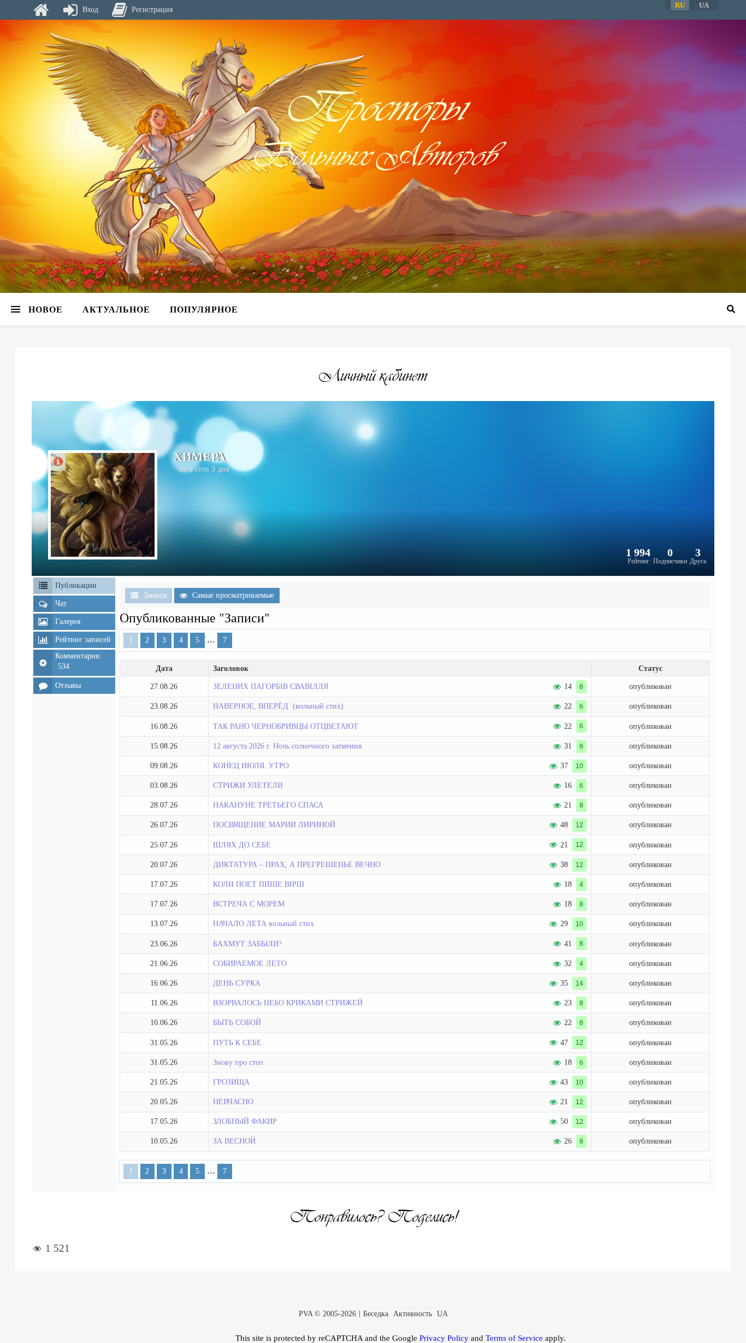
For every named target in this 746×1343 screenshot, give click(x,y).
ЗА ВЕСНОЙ (234, 1141)
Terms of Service (514, 1338)
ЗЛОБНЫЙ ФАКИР (245, 1121)
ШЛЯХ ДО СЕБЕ (242, 845)
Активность (412, 1314)
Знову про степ (238, 1062)
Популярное (204, 309)
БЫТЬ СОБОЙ (237, 1022)
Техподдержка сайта (23, 1337)
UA (442, 1314)
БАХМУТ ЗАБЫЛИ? (247, 944)
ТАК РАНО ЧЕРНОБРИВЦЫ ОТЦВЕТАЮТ (285, 726)
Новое (45, 309)
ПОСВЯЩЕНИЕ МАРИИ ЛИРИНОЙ (274, 825)
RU (680, 5)
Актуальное (116, 309)
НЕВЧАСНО (233, 1102)
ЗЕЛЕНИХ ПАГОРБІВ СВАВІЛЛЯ (270, 686)
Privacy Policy (444, 1338)
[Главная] (41, 10)
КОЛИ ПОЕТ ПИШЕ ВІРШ (258, 884)
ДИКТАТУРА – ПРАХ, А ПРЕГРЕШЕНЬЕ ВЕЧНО (297, 865)
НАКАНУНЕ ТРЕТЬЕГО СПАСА (268, 805)
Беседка (375, 1314)
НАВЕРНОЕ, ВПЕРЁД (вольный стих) (278, 706)
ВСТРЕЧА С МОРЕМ (249, 904)
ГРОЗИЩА (231, 1082)
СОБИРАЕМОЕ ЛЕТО (250, 963)
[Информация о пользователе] (58, 461)
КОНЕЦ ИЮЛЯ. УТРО (251, 766)
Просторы (373, 107)
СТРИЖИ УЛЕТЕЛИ (248, 785)
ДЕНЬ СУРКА (236, 983)
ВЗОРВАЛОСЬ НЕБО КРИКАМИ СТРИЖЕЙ (288, 1003)
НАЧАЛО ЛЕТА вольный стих (263, 924)
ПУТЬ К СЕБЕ (237, 1043)
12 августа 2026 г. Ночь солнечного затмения (287, 746)
